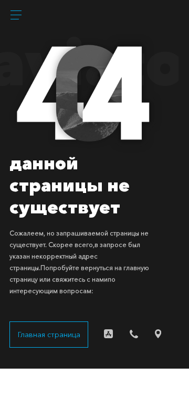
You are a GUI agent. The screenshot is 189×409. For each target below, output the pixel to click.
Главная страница (49, 334)
